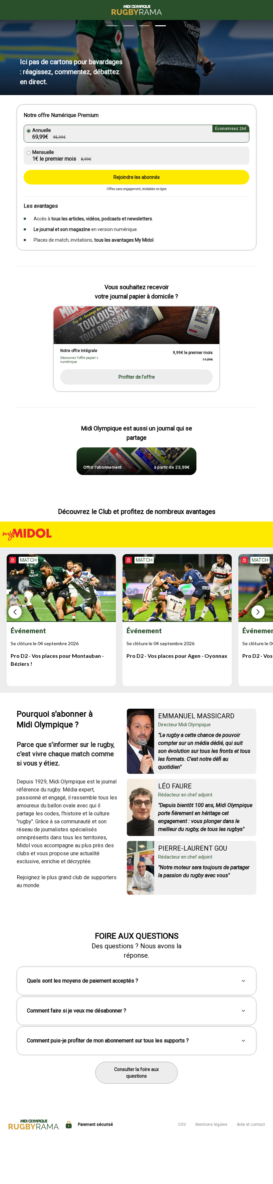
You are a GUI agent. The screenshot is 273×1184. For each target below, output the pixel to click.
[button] (112, 25)
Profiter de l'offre (137, 377)
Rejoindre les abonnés (137, 177)
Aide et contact (251, 1124)
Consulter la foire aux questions (136, 1073)
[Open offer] (136, 325)
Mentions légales (211, 1124)
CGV (182, 1124)
